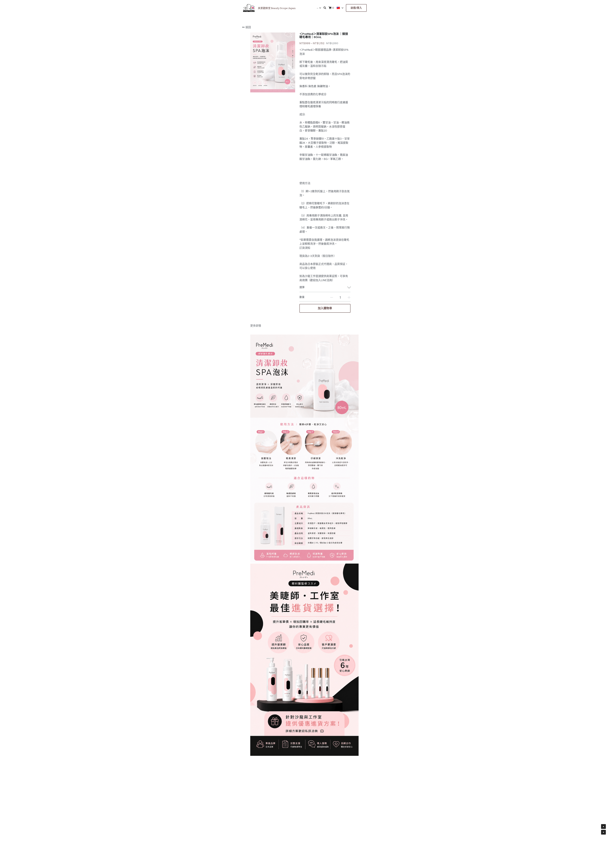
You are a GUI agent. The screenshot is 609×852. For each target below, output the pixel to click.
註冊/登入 (356, 8)
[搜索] (325, 7)
